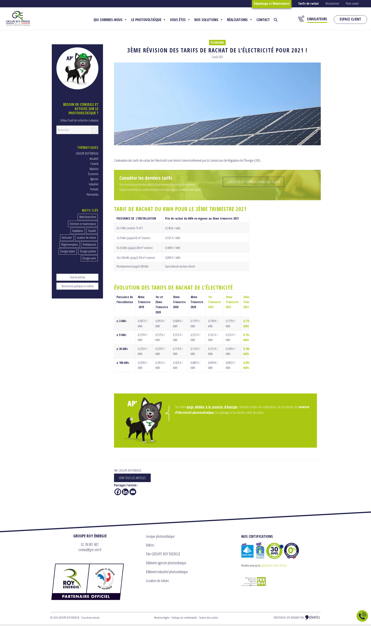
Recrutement (332, 3)
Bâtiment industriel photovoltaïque (167, 571)
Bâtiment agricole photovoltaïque (166, 562)
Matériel (94, 169)
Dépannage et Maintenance (271, 3)
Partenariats (92, 194)
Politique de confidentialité (184, 617)
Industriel (93, 184)
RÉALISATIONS (237, 19)
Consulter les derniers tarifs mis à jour (253, 181)
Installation (77, 231)
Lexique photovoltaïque (160, 536)
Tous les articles (77, 277)
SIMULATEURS (317, 18)
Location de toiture (86, 237)
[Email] (132, 491)
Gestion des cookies (208, 617)
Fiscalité (92, 231)
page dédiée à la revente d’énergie (212, 407)
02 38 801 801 (90, 544)
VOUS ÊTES (178, 19)
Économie (217, 42)
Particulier (67, 237)
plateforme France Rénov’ (274, 565)
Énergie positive (88, 251)
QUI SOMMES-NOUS (108, 19)
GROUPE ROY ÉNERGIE (87, 153)
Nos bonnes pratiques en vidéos (77, 286)
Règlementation (69, 244)
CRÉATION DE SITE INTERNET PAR (288, 617)
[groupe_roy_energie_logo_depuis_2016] (18, 18)
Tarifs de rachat (308, 3)
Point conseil (352, 3)
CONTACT (263, 19)
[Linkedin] (125, 491)
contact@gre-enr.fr (89, 549)
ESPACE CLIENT (350, 19)
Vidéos (150, 545)
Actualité (94, 158)
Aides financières (87, 217)
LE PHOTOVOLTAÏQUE (146, 19)
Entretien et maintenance (83, 224)
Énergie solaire (67, 251)
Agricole (94, 179)
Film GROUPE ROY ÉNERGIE (163, 554)
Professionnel (89, 244)
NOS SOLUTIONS (206, 19)
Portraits (94, 189)
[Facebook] (117, 491)
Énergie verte (89, 258)
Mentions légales (161, 617)
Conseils (94, 164)
